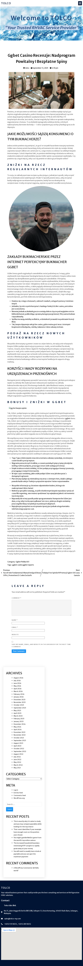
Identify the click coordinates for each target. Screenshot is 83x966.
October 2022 (19, 749)
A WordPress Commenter (23, 868)
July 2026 (17, 681)
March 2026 (18, 691)
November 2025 (20, 702)
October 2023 (19, 738)
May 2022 (17, 762)
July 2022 (17, 757)
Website (15, 634)
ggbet (67, 418)
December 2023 (19, 732)
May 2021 (17, 768)
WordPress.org (19, 798)
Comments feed (20, 795)
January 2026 (19, 697)
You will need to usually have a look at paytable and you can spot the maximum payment (27, 854)
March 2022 (18, 765)
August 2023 (18, 743)
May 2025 (17, 710)
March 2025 (18, 716)
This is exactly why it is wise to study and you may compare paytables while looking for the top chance (28, 824)
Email (15, 627)
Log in (16, 790)
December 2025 (19, 700)
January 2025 (19, 721)
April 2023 (17, 746)
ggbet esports (28, 565)
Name (15, 620)
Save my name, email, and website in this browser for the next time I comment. (41, 645)
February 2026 (19, 694)
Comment (16, 598)
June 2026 (17, 683)
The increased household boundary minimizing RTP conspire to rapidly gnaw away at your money (26, 845)
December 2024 (20, 724)
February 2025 (19, 719)
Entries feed (18, 793)
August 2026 (18, 678)
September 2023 (20, 740)
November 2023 (20, 735)
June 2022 (17, 759)
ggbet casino (17, 565)
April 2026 (17, 689)
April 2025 (17, 713)
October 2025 (19, 705)
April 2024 (18, 730)
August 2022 (18, 754)
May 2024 (17, 727)
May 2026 (17, 686)
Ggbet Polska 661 (22, 562)
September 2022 (20, 751)
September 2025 (20, 708)
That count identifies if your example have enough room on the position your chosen (27, 832)
